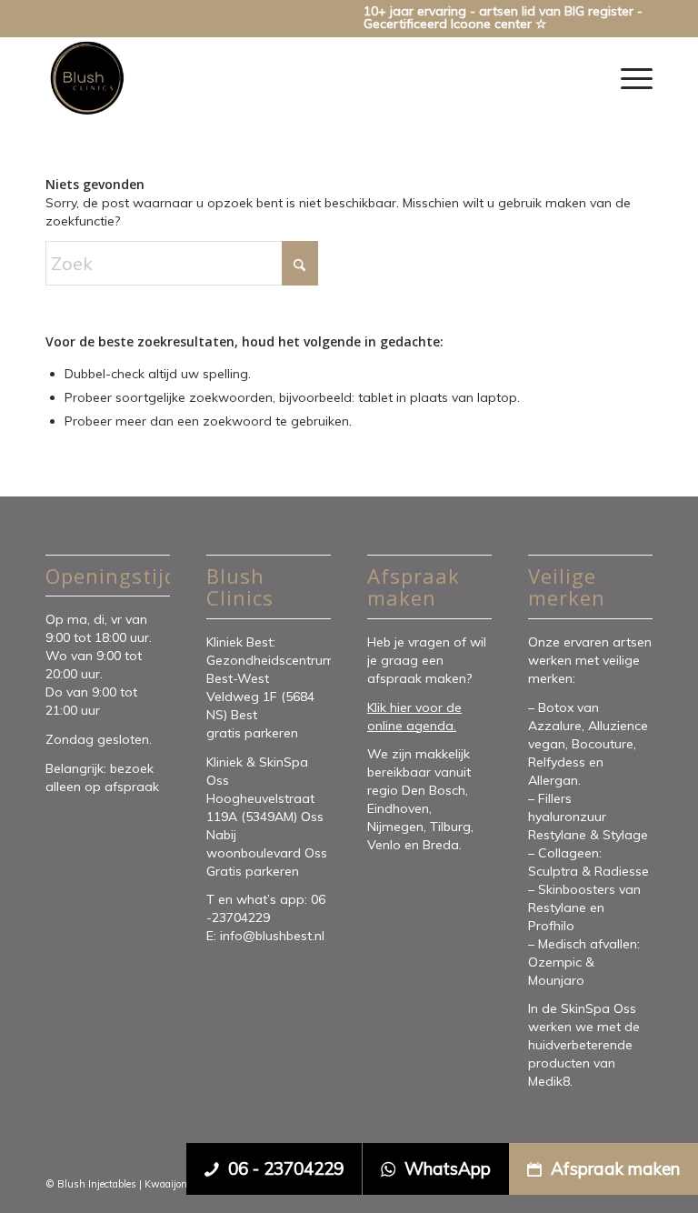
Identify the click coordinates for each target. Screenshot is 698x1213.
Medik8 (549, 1081)
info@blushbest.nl (272, 935)
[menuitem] (632, 78)
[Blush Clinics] (86, 78)
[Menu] (632, 78)
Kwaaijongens (177, 1184)
